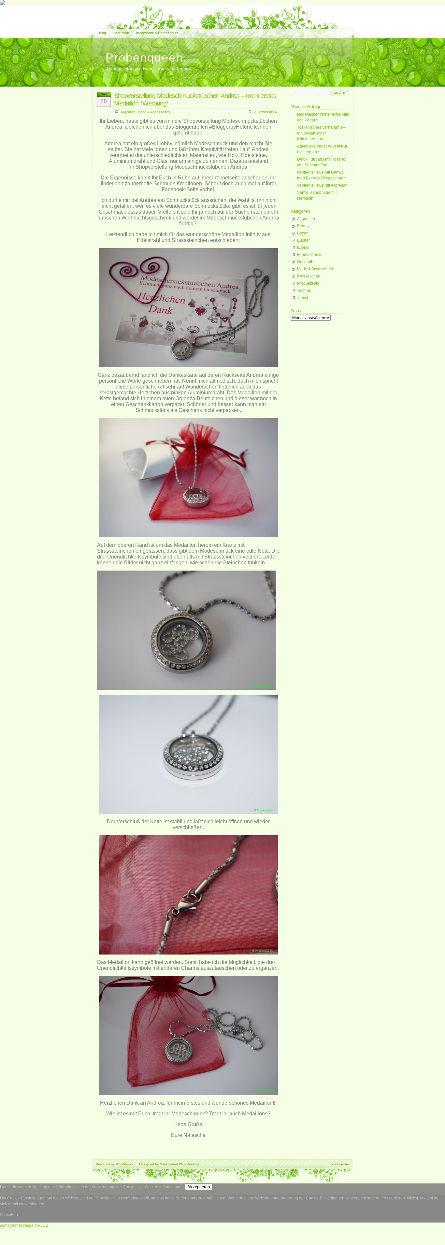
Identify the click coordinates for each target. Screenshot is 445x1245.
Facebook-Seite (180, 189)
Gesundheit (307, 262)
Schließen (9, 1214)
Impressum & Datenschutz (157, 33)
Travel (302, 297)
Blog (102, 33)
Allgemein (128, 112)
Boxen (303, 233)
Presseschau (308, 276)
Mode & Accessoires (153, 112)
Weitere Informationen (164, 1187)
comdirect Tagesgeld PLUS (24, 1225)
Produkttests (308, 283)
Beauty (303, 226)
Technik (304, 290)
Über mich (121, 33)
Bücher (303, 240)
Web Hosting (189, 1164)
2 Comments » (265, 112)
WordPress (124, 1164)
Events (303, 247)
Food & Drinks (309, 254)
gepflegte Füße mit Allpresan (322, 185)
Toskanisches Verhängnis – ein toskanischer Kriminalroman (321, 133)
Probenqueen (144, 57)
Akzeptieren (198, 1186)
